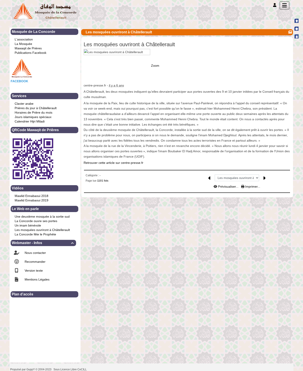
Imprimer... (252, 186)
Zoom (155, 65)
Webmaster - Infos (43, 243)
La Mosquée (23, 44)
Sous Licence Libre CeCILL (70, 369)
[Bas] (296, 36)
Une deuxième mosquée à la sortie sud (42, 216)
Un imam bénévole (28, 225)
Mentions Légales (36, 279)
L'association (24, 39)
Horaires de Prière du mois (33, 112)
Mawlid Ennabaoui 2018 (31, 196)
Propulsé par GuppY (22, 369)
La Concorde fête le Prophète (35, 234)
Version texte (33, 270)
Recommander (34, 261)
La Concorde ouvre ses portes (36, 221)
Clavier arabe (24, 103)
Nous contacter (35, 253)
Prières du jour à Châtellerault (36, 108)
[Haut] (296, 20)
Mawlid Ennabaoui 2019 (31, 200)
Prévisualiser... (228, 186)
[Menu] (284, 5)
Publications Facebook (30, 52)
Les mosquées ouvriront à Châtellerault (42, 230)
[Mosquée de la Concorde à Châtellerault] (45, 11)
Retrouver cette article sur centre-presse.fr (113, 162)
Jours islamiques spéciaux (33, 117)
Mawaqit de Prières (28, 48)
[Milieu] (296, 28)
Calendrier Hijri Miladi (30, 121)
